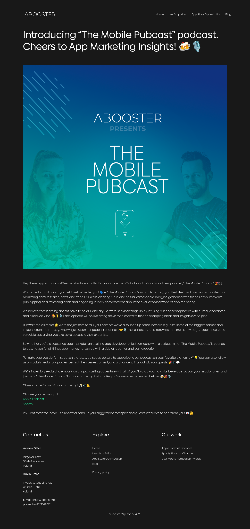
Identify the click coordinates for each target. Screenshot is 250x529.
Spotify (28, 404)
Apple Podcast (33, 399)
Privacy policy (101, 472)
